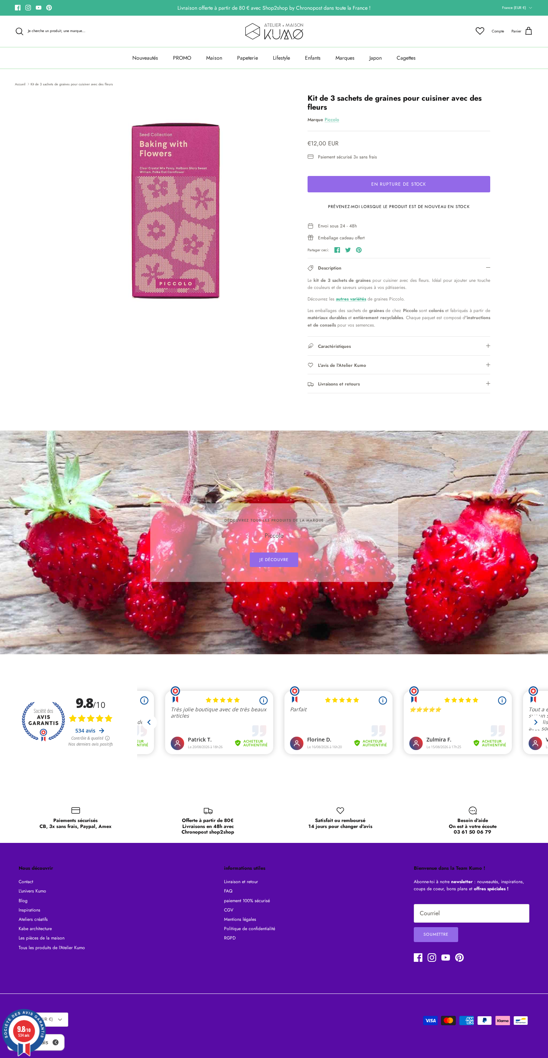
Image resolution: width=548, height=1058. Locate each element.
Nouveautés (145, 58)
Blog (23, 900)
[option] (174, 210)
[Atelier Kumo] (274, 31)
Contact (26, 881)
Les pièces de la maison (41, 938)
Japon (375, 58)
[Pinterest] (49, 7)
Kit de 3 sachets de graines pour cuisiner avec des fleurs (72, 83)
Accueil (20, 83)
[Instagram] (28, 7)
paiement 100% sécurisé (247, 900)
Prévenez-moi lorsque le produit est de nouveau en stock (398, 207)
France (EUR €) (514, 7)
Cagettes (406, 58)
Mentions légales (240, 919)
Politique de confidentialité (249, 928)
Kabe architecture (35, 928)
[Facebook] (18, 7)
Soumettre (435, 934)
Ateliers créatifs (33, 919)
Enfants (313, 58)
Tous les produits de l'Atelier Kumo (52, 947)
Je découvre (274, 560)
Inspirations (29, 910)
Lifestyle (281, 58)
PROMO (182, 58)
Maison (214, 58)
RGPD (230, 938)
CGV (228, 910)
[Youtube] (38, 7)
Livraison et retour (241, 881)
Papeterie (247, 58)
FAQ (228, 891)
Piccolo (332, 119)
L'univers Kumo (32, 891)
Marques (345, 58)
